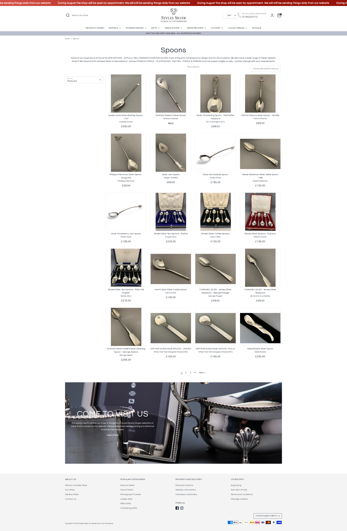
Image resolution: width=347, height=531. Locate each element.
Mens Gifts (125, 503)
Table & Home (172, 28)
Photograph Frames (130, 494)
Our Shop (70, 490)
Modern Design (135, 28)
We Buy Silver (72, 494)
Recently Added (95, 28)
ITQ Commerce (107, 523)
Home (67, 39)
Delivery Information (186, 490)
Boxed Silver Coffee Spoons (215, 234)
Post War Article (239, 490)
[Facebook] (177, 508)
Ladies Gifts (126, 499)
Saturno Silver (127, 485)
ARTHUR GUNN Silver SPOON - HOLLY (215, 349)
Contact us (70, 499)
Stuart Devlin (126, 490)
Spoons (76, 39)
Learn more (113, 435)
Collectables (236, 28)
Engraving (236, 485)
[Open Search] (67, 15)
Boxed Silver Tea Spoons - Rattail (171, 234)
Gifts (154, 28)
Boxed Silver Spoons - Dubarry (260, 234)
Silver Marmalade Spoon (215, 174)
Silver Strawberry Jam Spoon (126, 234)
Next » (202, 372)
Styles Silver (83, 523)
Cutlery (216, 28)
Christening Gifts (128, 508)
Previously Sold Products (265, 69)
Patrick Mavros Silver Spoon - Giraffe (260, 115)
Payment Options (184, 485)
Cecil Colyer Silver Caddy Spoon (171, 289)
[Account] (272, 15)
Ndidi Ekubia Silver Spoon (260, 349)
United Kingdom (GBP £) (266, 516)
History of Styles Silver (76, 485)
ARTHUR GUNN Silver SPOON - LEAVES (170, 349)
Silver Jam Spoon (171, 174)
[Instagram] (181, 508)
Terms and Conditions (242, 494)
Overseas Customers (186, 494)
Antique (256, 28)
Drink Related (195, 28)
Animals (114, 28)
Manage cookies (239, 499)
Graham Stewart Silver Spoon (171, 115)
